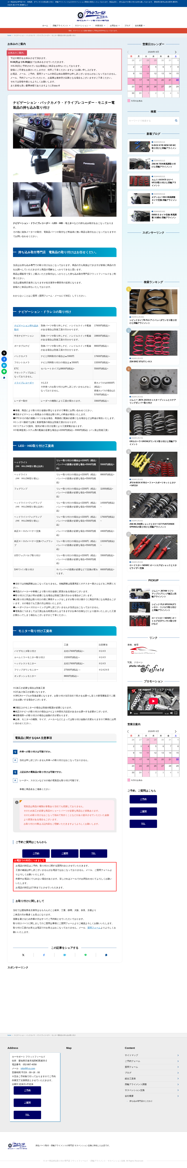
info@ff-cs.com (28, 1068)
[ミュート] (171, 713)
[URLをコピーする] (106, 955)
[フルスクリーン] (176, 713)
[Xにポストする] (23, 955)
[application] (153, 701)
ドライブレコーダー (24, 383)
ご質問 (64, 853)
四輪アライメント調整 (136, 1084)
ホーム (45, 25)
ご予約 (36, 853)
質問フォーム (94, 928)
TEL (93, 853)
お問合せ (114, 25)
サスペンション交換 (135, 1090)
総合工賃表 (130, 1078)
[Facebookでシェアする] (44, 955)
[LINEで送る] (85, 955)
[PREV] (130, 52)
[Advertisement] (65, 999)
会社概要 (139, 25)
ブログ (127, 25)
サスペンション (81, 25)
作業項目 (99, 25)
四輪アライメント (60, 25)
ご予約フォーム (132, 1061)
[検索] (176, 121)
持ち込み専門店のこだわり (141, 1101)
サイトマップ (131, 1055)
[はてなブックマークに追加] (64, 955)
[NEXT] (176, 52)
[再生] (131, 713)
